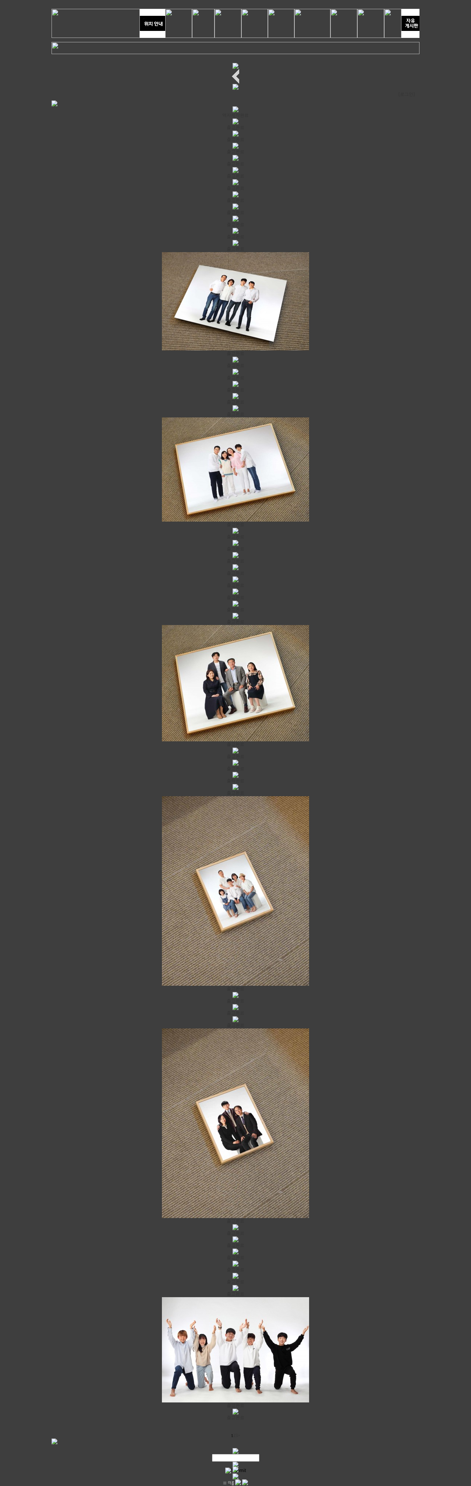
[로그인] (407, 94)
